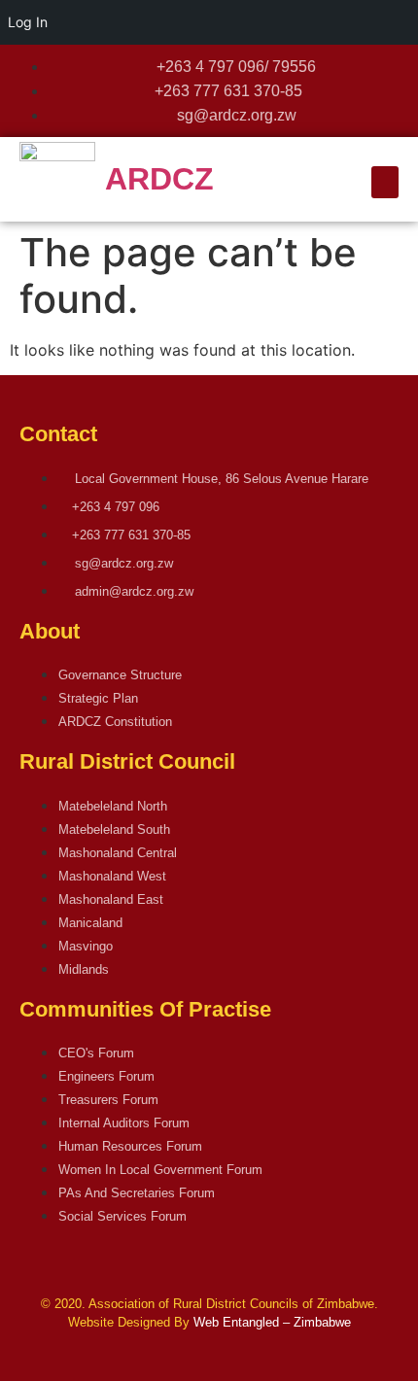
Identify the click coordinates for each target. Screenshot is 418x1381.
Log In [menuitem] (28, 22)
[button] (385, 182)
